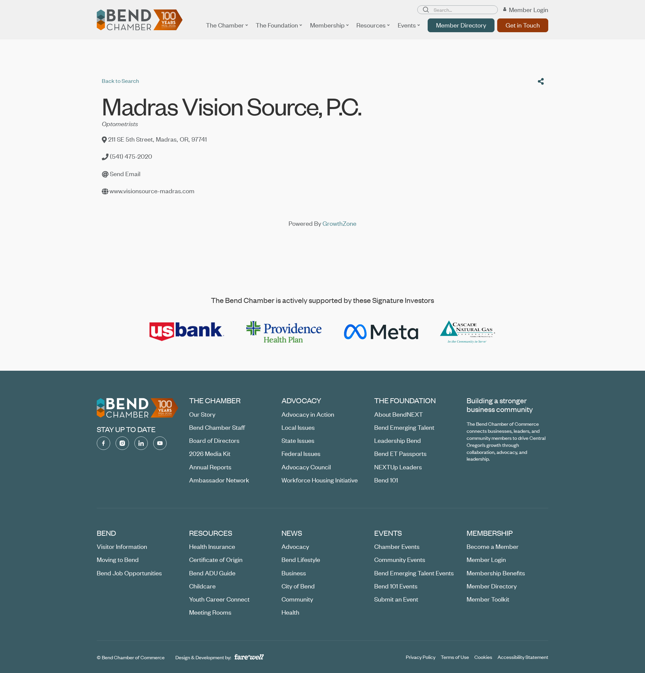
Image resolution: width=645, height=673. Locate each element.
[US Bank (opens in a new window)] (187, 331)
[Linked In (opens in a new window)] (141, 443)
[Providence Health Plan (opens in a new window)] (283, 332)
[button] (227, 25)
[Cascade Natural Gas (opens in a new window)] (468, 332)
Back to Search (120, 80)
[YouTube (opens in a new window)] (160, 443)
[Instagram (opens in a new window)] (122, 443)
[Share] (540, 81)
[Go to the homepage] (137, 408)
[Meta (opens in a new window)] (380, 332)
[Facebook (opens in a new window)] (103, 443)
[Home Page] (140, 20)
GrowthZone (339, 223)
